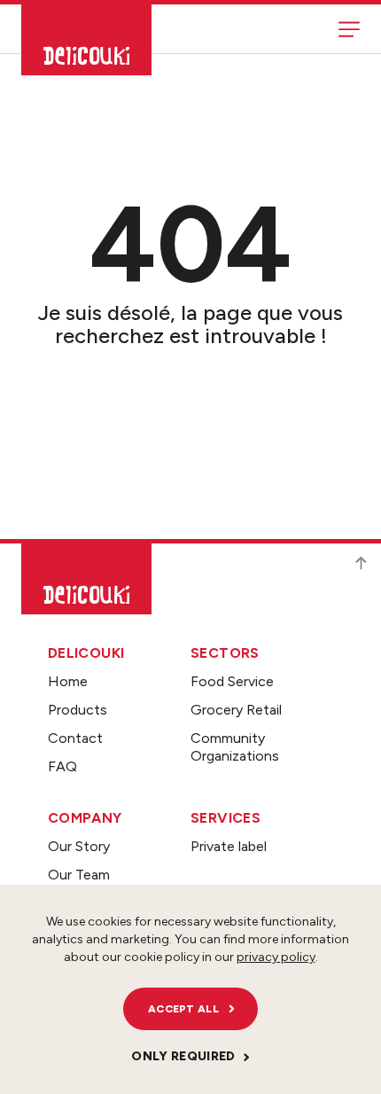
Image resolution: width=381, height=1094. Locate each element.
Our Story (79, 846)
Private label (228, 846)
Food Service (232, 681)
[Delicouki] (86, 39)
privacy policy (276, 957)
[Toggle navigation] (349, 29)
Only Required (183, 1056)
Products (77, 709)
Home (68, 681)
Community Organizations (234, 747)
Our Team (79, 874)
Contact (75, 738)
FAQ (62, 766)
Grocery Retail (236, 709)
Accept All (183, 1009)
